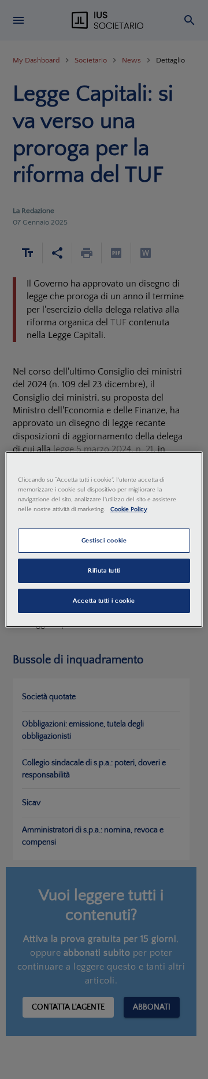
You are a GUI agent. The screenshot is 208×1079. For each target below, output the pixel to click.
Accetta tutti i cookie (104, 600)
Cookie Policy (128, 509)
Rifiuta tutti (104, 570)
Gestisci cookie (104, 540)
